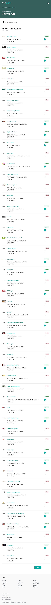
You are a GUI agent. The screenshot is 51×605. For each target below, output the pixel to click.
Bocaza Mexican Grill (12, 174)
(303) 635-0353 (10, 317)
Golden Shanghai (11, 375)
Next (38, 567)
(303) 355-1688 (10, 41)
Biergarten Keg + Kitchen (13, 110)
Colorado (8, 7)
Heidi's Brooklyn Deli (12, 428)
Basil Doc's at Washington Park (15, 89)
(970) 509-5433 (10, 158)
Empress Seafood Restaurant (15, 322)
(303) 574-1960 (10, 179)
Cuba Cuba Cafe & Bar (13, 280)
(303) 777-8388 (10, 497)
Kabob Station (10, 534)
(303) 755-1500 (10, 401)
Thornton (20, 586)
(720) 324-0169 (10, 168)
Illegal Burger (10, 450)
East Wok (9, 312)
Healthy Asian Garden (12, 418)
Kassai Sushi (10, 555)
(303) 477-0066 (10, 211)
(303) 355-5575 (10, 391)
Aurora (3, 583)
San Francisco (20, 582)
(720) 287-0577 (10, 137)
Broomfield (35, 585)
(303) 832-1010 (10, 412)
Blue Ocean (10, 153)
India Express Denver (12, 460)
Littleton (3, 585)
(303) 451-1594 (10, 539)
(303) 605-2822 (10, 285)
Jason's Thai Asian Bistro (13, 492)
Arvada (3, 586)
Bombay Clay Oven (12, 185)
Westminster (36, 582)
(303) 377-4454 (10, 190)
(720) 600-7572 (10, 242)
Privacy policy (5, 595)
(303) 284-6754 (10, 200)
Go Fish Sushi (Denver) (13, 365)
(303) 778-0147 (10, 147)
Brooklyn (19, 580)
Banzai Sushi (10, 68)
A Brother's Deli (11, 57)
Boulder (19, 583)
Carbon (9, 216)
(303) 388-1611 (10, 253)
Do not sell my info (6, 599)
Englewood (20, 585)
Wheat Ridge (36, 583)
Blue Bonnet (10, 142)
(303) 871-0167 (10, 550)
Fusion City (10, 354)
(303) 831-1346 (10, 105)
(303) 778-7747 (10, 94)
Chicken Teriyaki (11, 248)
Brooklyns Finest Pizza (13, 206)
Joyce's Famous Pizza (13, 524)
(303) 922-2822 (10, 327)
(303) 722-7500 (10, 423)
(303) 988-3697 (10, 126)
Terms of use (5, 594)
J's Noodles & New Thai (13, 481)
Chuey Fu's (10, 269)
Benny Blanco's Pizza (12, 100)
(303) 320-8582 (10, 232)
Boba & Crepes (11, 163)
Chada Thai (10, 227)
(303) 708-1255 (10, 444)
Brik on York (10, 195)
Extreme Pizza (11, 333)
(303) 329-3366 (10, 73)
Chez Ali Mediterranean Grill (14, 238)
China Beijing (10, 259)
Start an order (46, 40)
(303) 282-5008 (10, 476)
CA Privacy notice (6, 597)
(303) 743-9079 (10, 380)
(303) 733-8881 (10, 370)
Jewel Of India (11, 502)
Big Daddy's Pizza (11, 121)
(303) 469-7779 (10, 507)
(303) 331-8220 (10, 465)
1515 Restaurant (11, 47)
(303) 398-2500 (10, 338)
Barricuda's (10, 79)
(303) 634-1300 (10, 454)
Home (3, 7)
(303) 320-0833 (10, 560)
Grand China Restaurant (13, 386)
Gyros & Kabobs (11, 397)
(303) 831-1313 (10, 359)
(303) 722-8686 (10, 518)
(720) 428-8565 (10, 221)
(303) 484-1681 (10, 274)
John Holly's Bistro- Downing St (15, 513)
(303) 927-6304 (10, 306)
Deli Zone (9, 301)
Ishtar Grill (9, 471)
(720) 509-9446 (10, 62)
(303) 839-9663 (10, 295)
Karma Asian (10, 545)
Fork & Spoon (10, 344)
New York (4, 580)
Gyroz (8, 407)
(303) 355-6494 (10, 433)
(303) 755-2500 (10, 486)
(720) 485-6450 (10, 115)
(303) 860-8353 (10, 84)
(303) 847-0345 (10, 348)
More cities (35, 586)
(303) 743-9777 (10, 264)
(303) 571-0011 (10, 52)
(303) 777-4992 (10, 529)
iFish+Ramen (10, 439)
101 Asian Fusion (11, 36)
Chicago (35, 580)
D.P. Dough (10, 291)
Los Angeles (4, 582)
